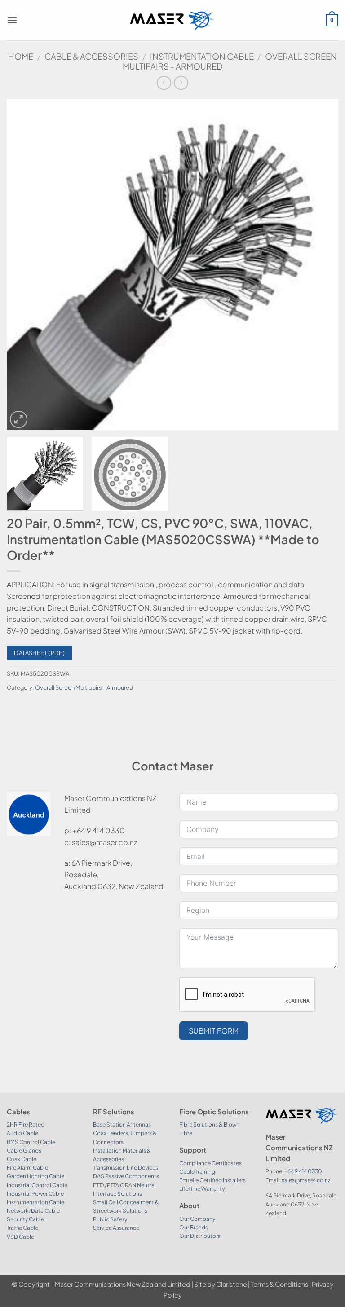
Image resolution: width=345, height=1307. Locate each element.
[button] (12, 20)
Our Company (197, 1218)
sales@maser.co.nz (306, 1180)
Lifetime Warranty (202, 1188)
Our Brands (193, 1227)
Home (20, 56)
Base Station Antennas (122, 1124)
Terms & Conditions (279, 1284)
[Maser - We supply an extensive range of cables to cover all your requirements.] (173, 20)
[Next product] (164, 83)
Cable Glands (24, 1150)
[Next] (320, 265)
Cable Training (197, 1171)
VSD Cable (20, 1236)
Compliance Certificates (210, 1163)
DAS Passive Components (126, 1176)
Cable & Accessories (91, 56)
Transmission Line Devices (125, 1167)
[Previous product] (181, 83)
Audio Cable (22, 1133)
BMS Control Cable (31, 1142)
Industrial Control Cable (37, 1185)
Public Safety (110, 1219)
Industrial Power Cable (35, 1193)
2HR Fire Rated (25, 1124)
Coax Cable (21, 1159)
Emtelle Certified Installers (212, 1180)
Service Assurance (116, 1227)
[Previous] (25, 265)
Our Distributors (200, 1235)
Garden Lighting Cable (35, 1176)
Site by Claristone (220, 1284)
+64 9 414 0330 (303, 1171)
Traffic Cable (22, 1227)
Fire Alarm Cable (27, 1167)
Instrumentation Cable (202, 56)
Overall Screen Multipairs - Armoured (84, 687)
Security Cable (25, 1219)
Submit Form (214, 1030)
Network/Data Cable (33, 1210)
